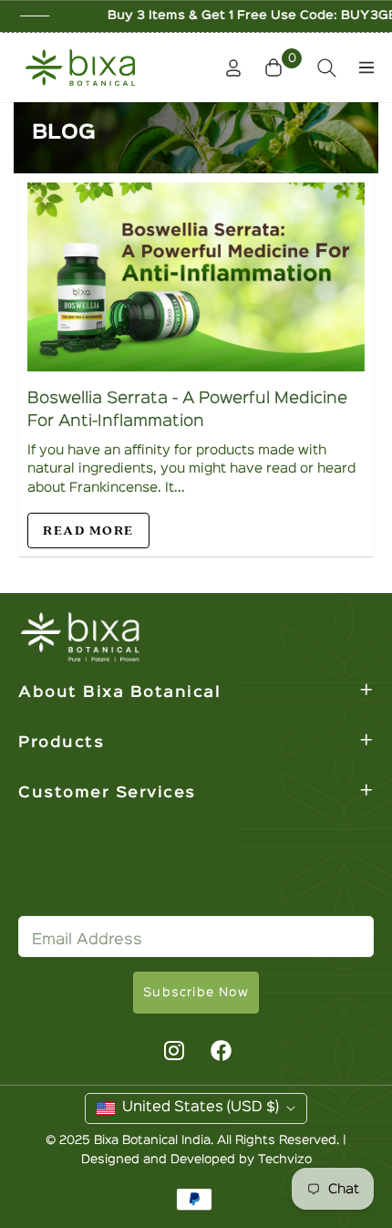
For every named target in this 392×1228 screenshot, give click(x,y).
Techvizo (285, 1159)
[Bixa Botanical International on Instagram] (171, 1050)
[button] (276, 67)
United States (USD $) (200, 1107)
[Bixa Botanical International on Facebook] (221, 1050)
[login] (226, 68)
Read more (88, 530)
